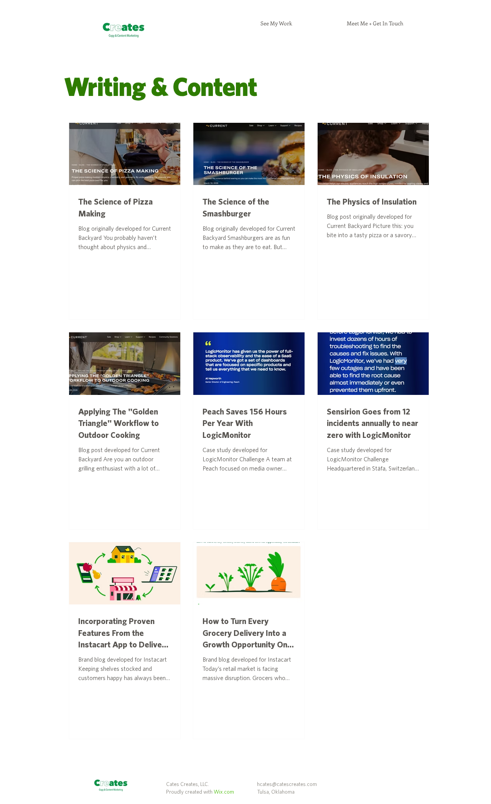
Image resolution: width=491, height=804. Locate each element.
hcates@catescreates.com (287, 784)
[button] (276, 23)
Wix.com (224, 792)
